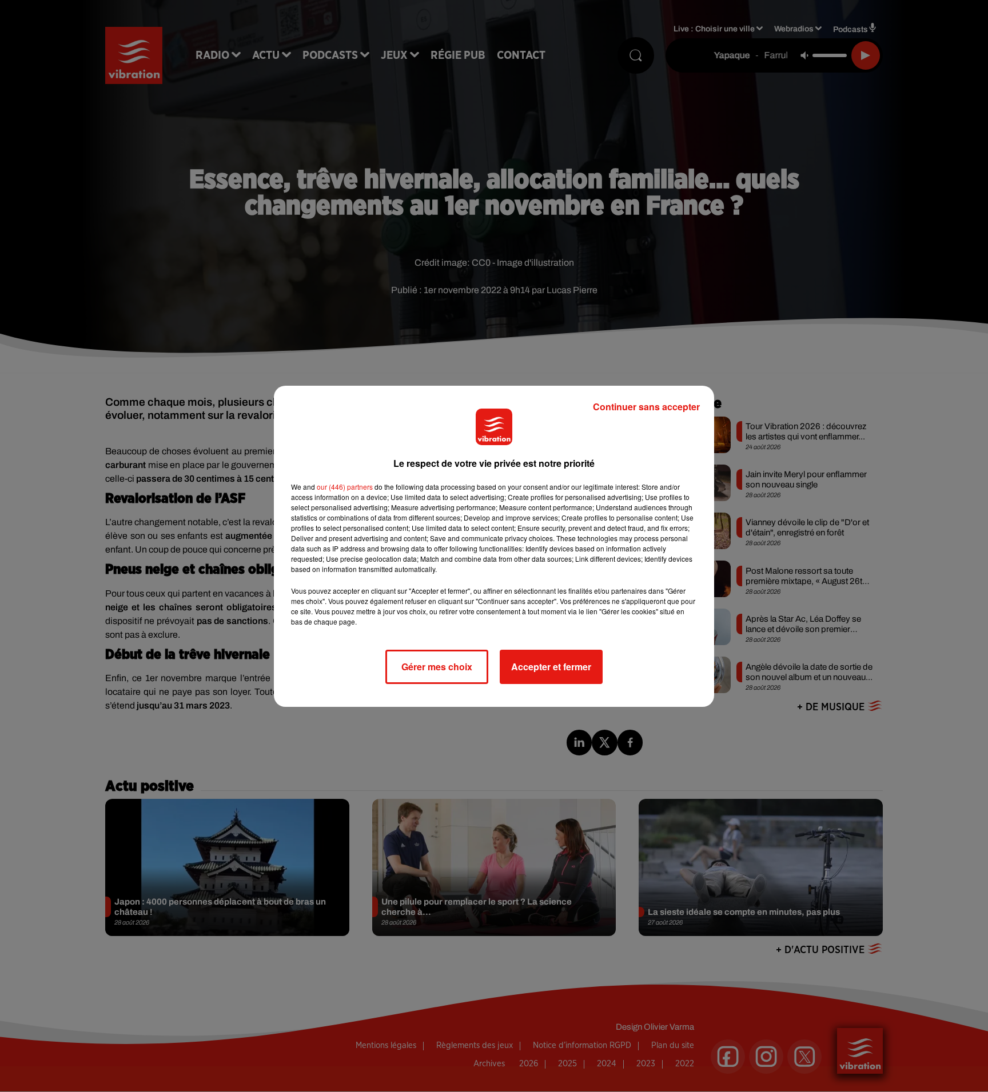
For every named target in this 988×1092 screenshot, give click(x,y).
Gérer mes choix (436, 666)
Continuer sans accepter (646, 406)
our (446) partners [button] (345, 486)
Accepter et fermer (551, 666)
